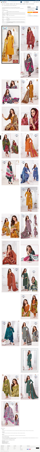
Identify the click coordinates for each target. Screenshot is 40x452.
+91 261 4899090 (6, 0)
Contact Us (36, 0)
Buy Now (35, 12)
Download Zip (30, 15)
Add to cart (30, 12)
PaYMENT (0, 137)
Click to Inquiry (35, 15)
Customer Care (2, 0)
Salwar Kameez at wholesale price (5, 441)
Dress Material (8, 18)
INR (38, 0)
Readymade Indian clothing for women (6, 443)
